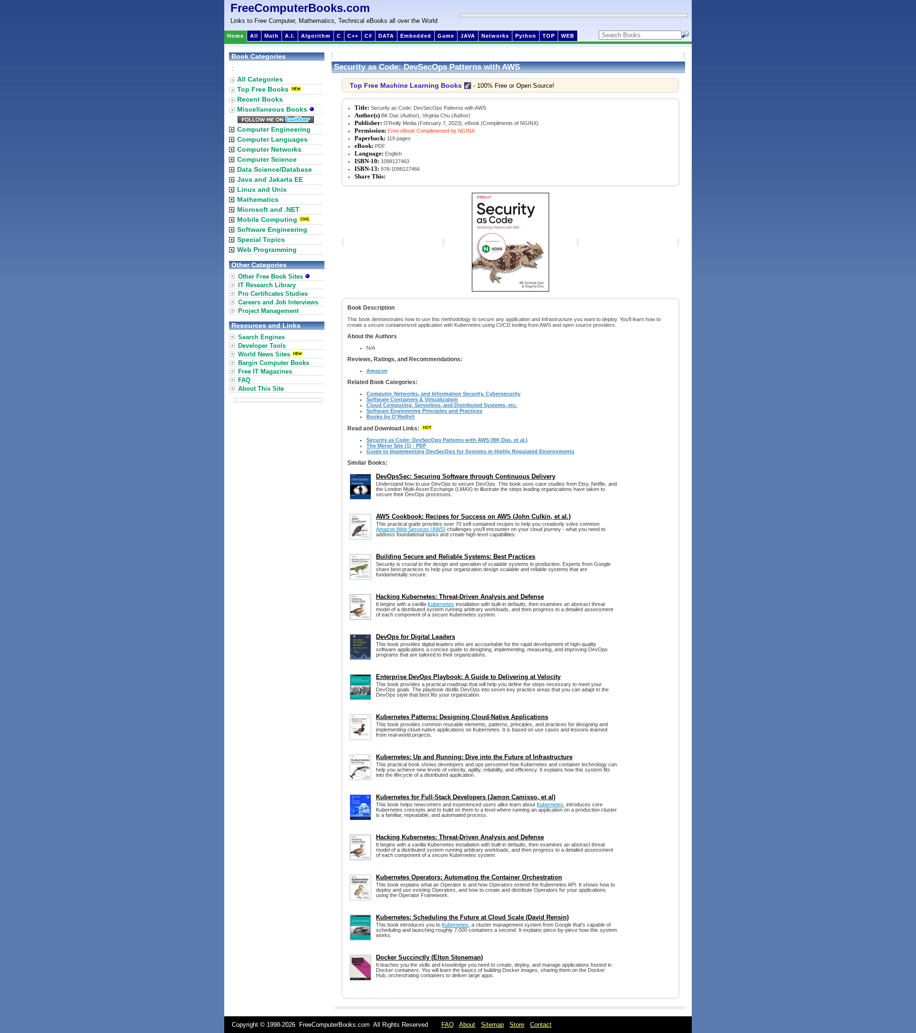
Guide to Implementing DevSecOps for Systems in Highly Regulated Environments (470, 451)
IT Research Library (267, 285)
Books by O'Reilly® (390, 416)
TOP (548, 36)
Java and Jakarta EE (270, 179)
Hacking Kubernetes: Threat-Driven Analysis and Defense (460, 596)
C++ (352, 36)
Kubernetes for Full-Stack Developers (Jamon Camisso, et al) (465, 797)
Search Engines (261, 337)
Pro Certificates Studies (273, 293)
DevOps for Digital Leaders (415, 636)
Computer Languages (272, 139)
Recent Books (260, 99)
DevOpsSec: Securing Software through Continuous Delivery (465, 476)
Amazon (376, 371)
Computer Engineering (274, 129)
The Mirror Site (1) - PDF (396, 446)
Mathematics (258, 199)
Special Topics (261, 239)
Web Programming (267, 249)
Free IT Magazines (265, 371)
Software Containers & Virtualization (412, 399)
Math (271, 36)
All (254, 36)
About (467, 1024)
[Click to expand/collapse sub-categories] (231, 129)
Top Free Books (263, 89)
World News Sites (264, 354)
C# (368, 36)
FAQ (244, 380)
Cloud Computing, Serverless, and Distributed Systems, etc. (441, 405)
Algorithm (316, 36)
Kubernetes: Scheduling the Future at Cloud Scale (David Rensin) (472, 917)
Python (525, 36)
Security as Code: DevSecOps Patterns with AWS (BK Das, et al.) (447, 440)
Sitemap (492, 1024)
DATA (386, 36)
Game (445, 36)
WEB (567, 36)
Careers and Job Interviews (278, 302)
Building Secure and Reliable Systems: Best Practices (455, 556)
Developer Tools (262, 345)
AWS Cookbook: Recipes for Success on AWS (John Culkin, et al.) (473, 516)
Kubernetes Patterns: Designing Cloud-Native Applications (462, 716)
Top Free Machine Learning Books (406, 85)
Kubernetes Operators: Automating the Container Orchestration (469, 877)
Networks (495, 36)
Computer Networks (269, 149)
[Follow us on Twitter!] (276, 121)
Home (235, 36)
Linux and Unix (262, 189)
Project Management (268, 310)
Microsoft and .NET (268, 209)
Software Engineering (272, 229)
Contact (541, 1024)
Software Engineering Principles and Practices (424, 411)
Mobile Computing (267, 219)
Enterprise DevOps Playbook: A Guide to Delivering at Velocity (468, 676)
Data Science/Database (274, 169)
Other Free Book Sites (271, 276)
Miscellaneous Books (273, 109)
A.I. (290, 36)
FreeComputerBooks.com (300, 7)
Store (517, 1024)
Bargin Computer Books (273, 362)
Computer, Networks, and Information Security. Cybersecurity (443, 394)
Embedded (415, 36)
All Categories (260, 79)
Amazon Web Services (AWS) (411, 529)
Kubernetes (440, 604)
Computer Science (267, 159)
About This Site (261, 388)
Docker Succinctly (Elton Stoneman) (429, 957)
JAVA (467, 36)
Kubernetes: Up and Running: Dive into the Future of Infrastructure (474, 757)
